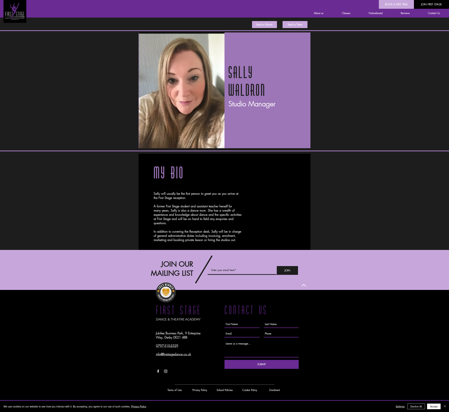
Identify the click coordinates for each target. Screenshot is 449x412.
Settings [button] (400, 406)
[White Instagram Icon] (165, 371)
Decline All (416, 406)
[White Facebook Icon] (158, 371)
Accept (434, 406)
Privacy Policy (138, 406)
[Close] (445, 406)
